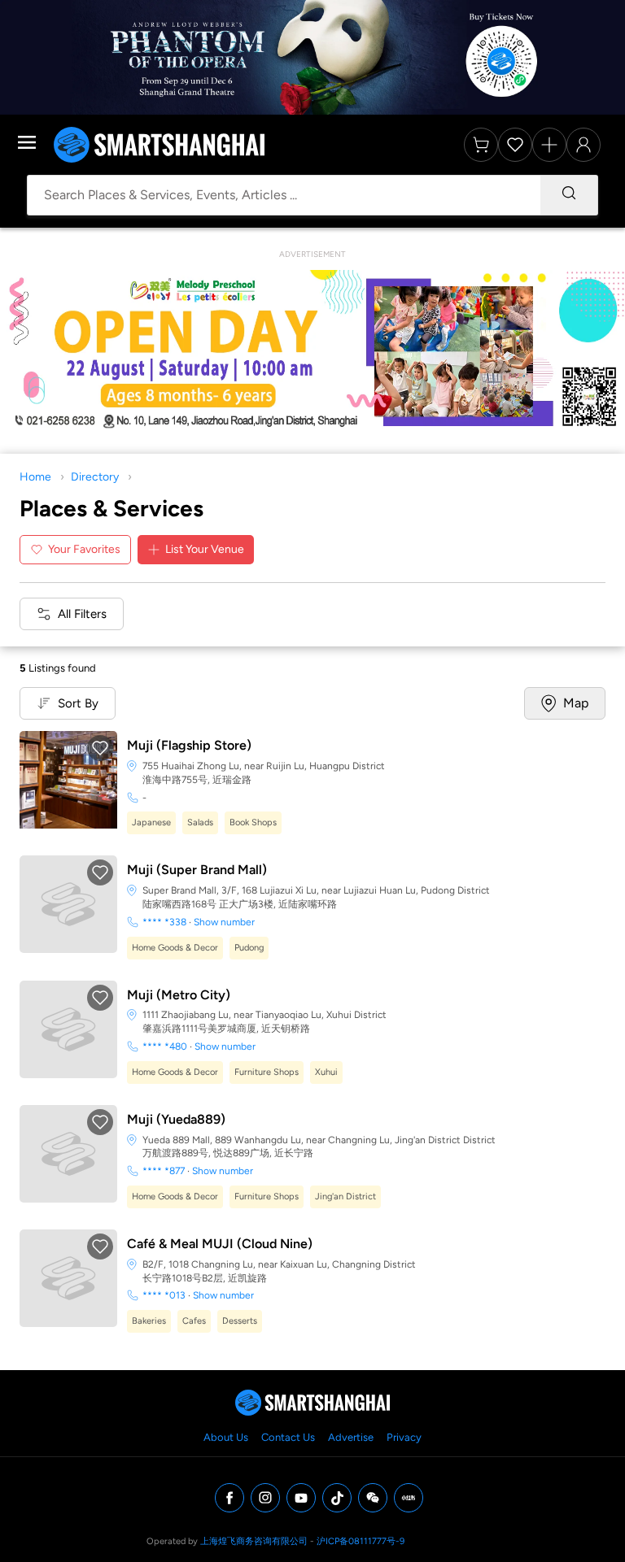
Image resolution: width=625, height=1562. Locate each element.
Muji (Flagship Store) (189, 745)
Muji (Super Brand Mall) (197, 869)
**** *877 (163, 1171)
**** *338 (164, 922)
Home (35, 477)
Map (575, 703)
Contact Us (288, 1437)
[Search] (568, 195)
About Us (225, 1437)
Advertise (351, 1437)
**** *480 (164, 1046)
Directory (95, 477)
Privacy (404, 1437)
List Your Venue (204, 549)
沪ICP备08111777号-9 (360, 1541)
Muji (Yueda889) (176, 1119)
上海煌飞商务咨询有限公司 (254, 1541)
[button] (100, 748)
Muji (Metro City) (178, 995)
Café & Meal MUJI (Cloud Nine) (219, 1243)
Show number (224, 922)
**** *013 (164, 1295)
